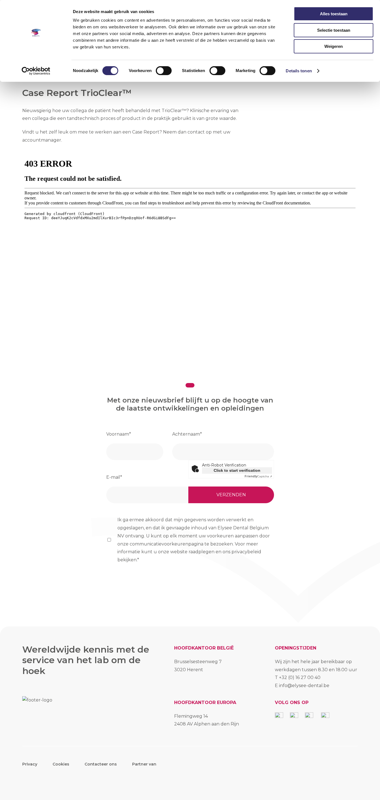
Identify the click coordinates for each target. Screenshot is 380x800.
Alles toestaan (333, 13)
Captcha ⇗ (258, 476)
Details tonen (299, 70)
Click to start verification (237, 470)
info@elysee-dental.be (304, 685)
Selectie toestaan (333, 30)
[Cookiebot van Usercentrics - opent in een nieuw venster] (36, 71)
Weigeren (333, 46)
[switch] (164, 70)
